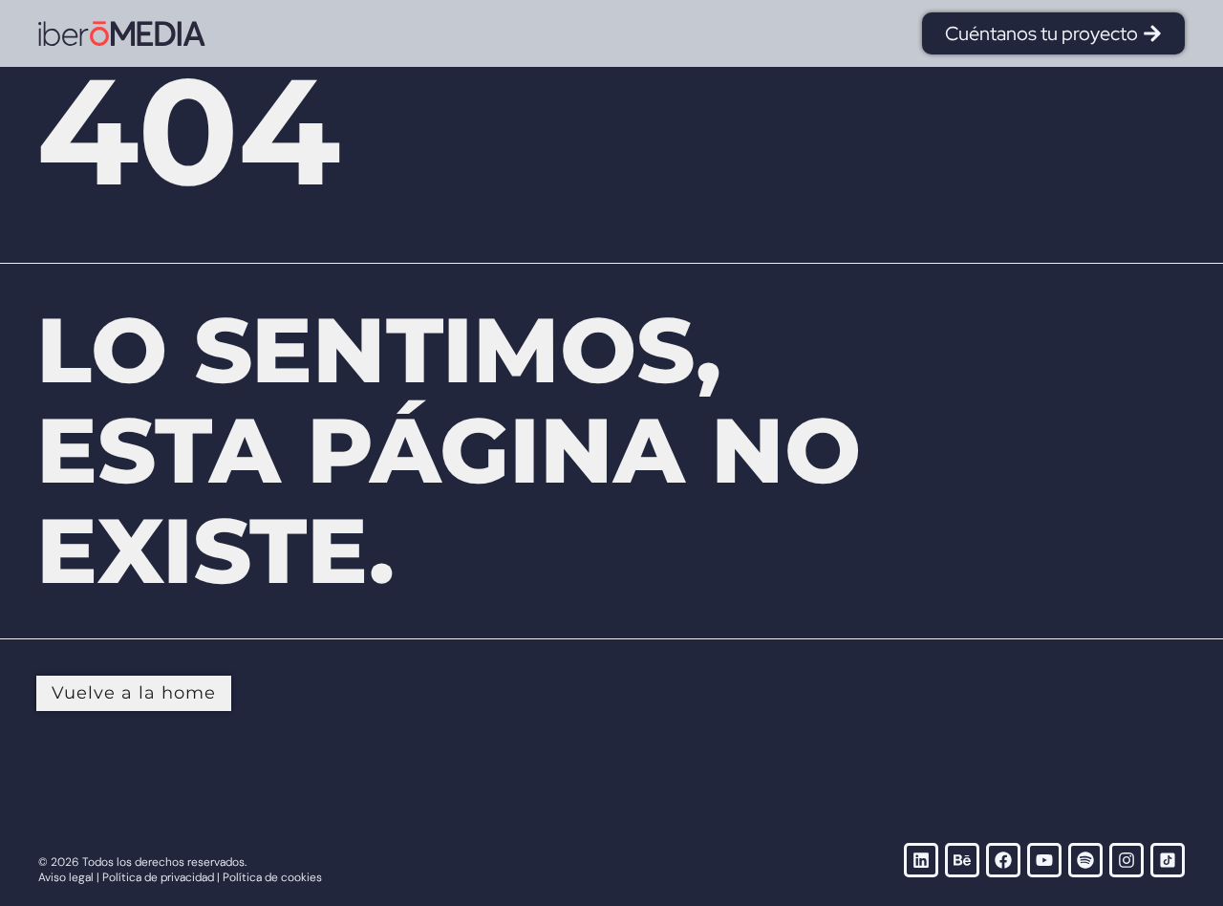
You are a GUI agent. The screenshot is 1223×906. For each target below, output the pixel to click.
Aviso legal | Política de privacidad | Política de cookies (180, 877)
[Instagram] (1126, 860)
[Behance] (962, 860)
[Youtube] (1044, 860)
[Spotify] (1085, 860)
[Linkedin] (921, 860)
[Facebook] (1003, 860)
